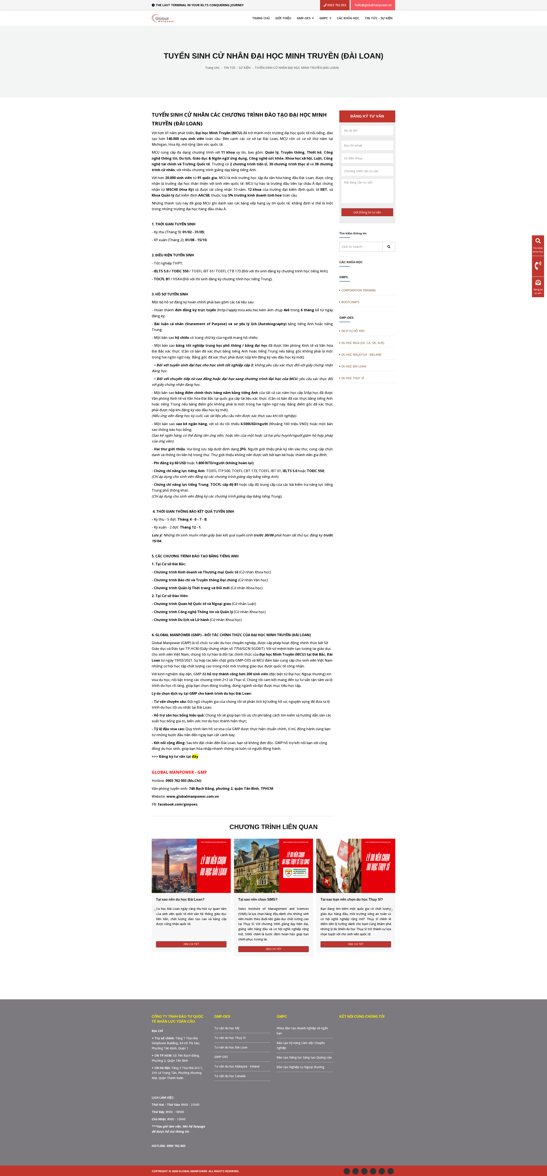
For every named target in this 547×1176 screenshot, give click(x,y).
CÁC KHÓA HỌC (348, 18)
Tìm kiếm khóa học (538, 250)
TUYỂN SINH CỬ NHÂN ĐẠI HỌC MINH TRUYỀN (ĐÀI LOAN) (297, 68)
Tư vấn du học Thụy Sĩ (230, 1038)
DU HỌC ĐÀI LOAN (353, 366)
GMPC (324, 18)
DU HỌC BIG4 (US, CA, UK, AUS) (362, 343)
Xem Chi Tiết (191, 944)
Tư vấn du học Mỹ (226, 1028)
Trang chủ (212, 68)
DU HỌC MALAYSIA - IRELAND (361, 354)
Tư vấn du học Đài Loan (230, 1047)
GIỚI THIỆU (283, 18)
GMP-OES (304, 18)
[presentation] (155, 910)
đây (195, 756)
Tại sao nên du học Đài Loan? (180, 899)
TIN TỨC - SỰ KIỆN (379, 18)
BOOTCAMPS (350, 302)
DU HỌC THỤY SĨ (352, 378)
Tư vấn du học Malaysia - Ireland (236, 1066)
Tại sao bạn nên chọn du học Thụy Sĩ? (352, 899)
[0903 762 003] (538, 265)
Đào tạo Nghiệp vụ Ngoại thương (300, 1067)
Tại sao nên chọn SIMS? (258, 899)
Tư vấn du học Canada (230, 1076)
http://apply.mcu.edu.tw (237, 310)
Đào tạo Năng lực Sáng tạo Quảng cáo (304, 1057)
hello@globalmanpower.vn (373, 5)
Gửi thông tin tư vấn (367, 212)
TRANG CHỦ (261, 18)
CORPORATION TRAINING (358, 290)
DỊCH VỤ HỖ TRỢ (353, 331)
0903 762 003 (336, 5)
